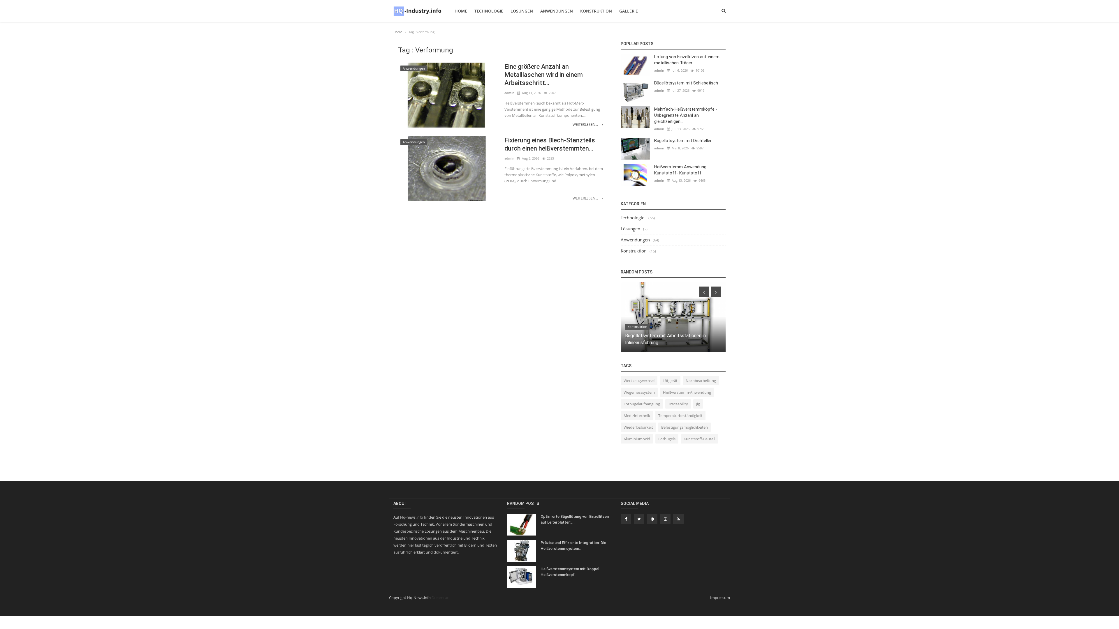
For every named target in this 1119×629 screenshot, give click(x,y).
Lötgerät (670, 380)
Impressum (720, 597)
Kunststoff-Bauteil (699, 438)
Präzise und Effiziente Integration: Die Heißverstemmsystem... (573, 545)
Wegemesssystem (639, 392)
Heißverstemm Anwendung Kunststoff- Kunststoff (680, 170)
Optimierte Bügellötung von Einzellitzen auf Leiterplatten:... (575, 519)
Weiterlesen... (586, 124)
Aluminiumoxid (637, 438)
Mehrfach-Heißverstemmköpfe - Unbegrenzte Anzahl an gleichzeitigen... (685, 115)
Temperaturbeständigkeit (680, 415)
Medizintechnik (637, 415)
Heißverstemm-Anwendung (687, 392)
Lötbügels (666, 438)
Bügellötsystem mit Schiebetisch (686, 83)
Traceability (678, 404)
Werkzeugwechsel (639, 380)
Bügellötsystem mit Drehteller (683, 140)
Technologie (488, 11)
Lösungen (522, 11)
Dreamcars (441, 597)
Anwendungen (556, 11)
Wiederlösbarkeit (638, 427)
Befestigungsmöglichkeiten (684, 427)
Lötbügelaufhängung (642, 404)
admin (509, 93)
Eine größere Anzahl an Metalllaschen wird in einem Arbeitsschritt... (543, 74)
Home (461, 11)
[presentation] (704, 292)
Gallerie (628, 11)
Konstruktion (596, 11)
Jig (698, 404)
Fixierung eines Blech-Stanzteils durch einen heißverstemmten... (549, 144)
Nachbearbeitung (701, 380)
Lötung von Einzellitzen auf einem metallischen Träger (686, 60)
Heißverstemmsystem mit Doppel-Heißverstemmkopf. (571, 572)
